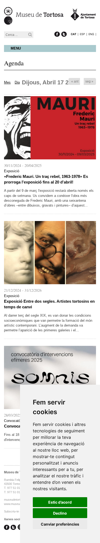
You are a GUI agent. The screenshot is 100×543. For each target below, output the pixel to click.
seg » (89, 81)
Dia (17, 82)
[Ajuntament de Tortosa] (83, 18)
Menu (16, 48)
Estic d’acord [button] (60, 502)
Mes (7, 82)
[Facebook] (57, 29)
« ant (74, 81)
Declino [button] (60, 513)
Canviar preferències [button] (60, 524)
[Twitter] (64, 29)
